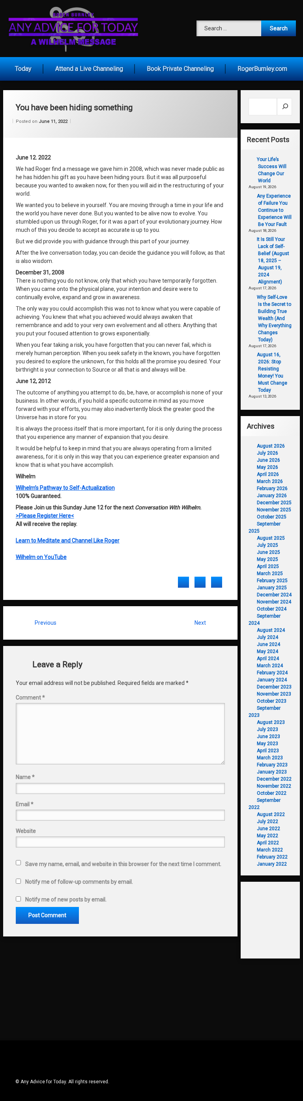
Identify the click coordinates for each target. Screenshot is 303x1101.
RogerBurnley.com (262, 68)
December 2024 (274, 595)
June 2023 (268, 736)
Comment (30, 697)
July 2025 (267, 545)
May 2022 (267, 835)
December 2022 (274, 779)
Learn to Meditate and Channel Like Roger (68, 540)
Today (23, 68)
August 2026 (271, 446)
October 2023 (271, 701)
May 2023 (267, 743)
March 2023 (270, 758)
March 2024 (270, 665)
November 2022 (274, 786)
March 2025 (270, 573)
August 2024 (271, 630)
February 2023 (272, 765)
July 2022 (267, 821)
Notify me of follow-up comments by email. (79, 882)
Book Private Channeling (180, 68)
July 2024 (267, 637)
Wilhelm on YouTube (41, 557)
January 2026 (272, 495)
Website (26, 831)
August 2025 (271, 538)
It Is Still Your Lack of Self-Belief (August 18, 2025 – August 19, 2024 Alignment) (273, 261)
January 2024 (272, 680)
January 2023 (272, 772)
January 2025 (272, 587)
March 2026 (270, 481)
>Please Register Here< (45, 516)
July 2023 (267, 729)
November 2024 (274, 602)
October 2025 (271, 517)
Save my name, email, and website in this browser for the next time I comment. (123, 864)
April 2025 (268, 566)
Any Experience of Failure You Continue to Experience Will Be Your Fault (274, 210)
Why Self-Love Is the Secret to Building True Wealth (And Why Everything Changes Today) (274, 318)
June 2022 (268, 828)
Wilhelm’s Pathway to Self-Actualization (65, 488)
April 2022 (268, 843)
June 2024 (268, 644)
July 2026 (267, 453)
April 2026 (268, 474)
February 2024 (272, 672)
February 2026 (272, 488)
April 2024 (268, 658)
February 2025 (272, 580)
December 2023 (274, 687)
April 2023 (268, 750)
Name (25, 777)
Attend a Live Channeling (89, 68)
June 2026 (268, 460)
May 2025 (267, 559)
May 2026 (267, 467)
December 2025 (274, 502)
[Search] (284, 106)
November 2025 (274, 510)
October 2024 (271, 609)
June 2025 (268, 552)
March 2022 (270, 850)
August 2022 (271, 814)
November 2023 (274, 694)
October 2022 (271, 793)
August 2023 (271, 722)
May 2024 (267, 651)
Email (25, 804)
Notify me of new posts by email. (66, 899)
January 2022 (272, 864)
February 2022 (272, 857)
